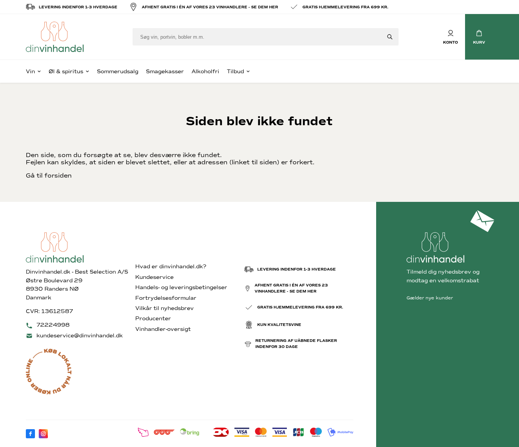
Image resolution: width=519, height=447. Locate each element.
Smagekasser (165, 71)
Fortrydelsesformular (165, 298)
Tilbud (235, 71)
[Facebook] (30, 433)
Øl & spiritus (66, 71)
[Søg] (390, 37)
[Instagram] (43, 433)
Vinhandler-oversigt (163, 329)
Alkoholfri (205, 71)
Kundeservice (154, 277)
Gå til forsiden (49, 175)
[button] (479, 37)
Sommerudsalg (117, 71)
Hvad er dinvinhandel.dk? (170, 266)
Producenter (153, 318)
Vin (30, 71)
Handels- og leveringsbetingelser (181, 287)
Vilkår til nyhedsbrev (164, 308)
